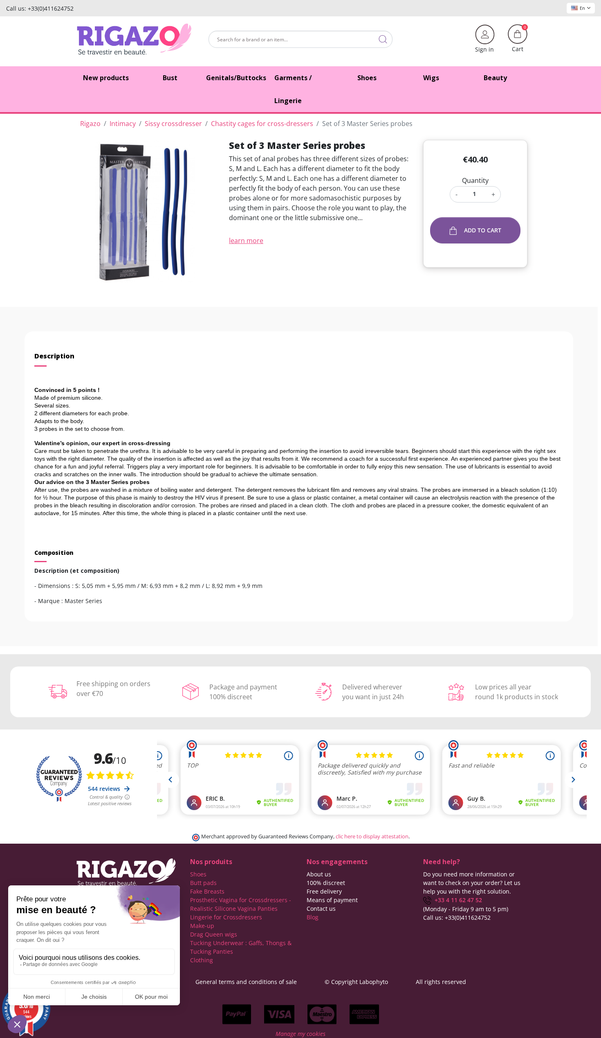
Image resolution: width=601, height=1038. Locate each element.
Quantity (475, 180)
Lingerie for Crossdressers (226, 917)
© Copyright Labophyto (356, 982)
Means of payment (332, 900)
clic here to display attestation (372, 836)
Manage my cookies (300, 1034)
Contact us (321, 908)
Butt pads (203, 883)
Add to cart (482, 230)
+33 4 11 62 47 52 (456, 900)
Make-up (202, 926)
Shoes (198, 874)
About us (319, 874)
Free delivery (324, 891)
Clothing (201, 960)
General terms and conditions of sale (246, 982)
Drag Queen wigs (213, 934)
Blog (312, 917)
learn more (246, 240)
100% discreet (326, 883)
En (582, 8)
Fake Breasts (207, 891)
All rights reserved (441, 982)
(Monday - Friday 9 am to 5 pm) (465, 909)
